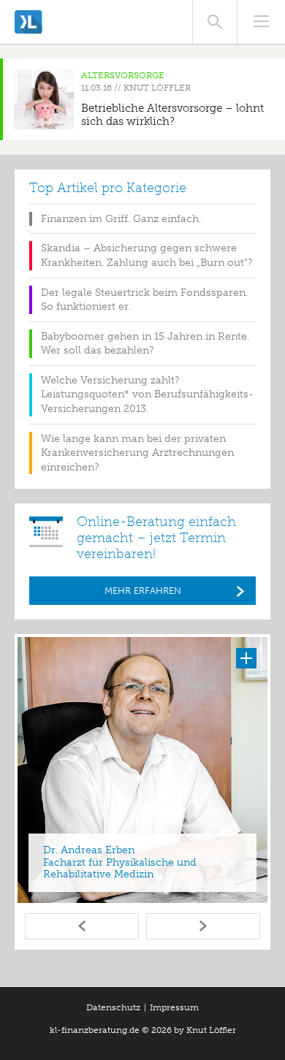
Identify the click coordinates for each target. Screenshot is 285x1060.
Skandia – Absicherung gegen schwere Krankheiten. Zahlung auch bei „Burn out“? (146, 255)
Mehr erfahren (142, 590)
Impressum (174, 1007)
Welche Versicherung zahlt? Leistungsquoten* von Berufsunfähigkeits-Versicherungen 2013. (147, 394)
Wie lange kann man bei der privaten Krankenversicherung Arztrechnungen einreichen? (137, 452)
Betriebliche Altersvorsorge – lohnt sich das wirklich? (172, 115)
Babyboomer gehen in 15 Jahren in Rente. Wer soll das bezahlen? (145, 343)
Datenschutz (113, 1007)
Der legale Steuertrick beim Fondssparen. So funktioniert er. (144, 299)
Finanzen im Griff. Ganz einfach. (121, 219)
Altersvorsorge (122, 75)
